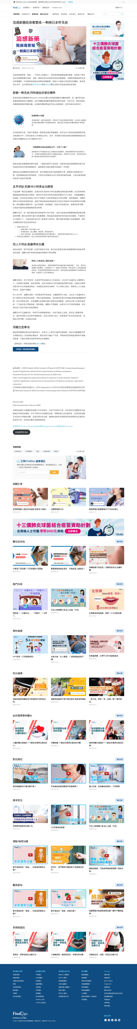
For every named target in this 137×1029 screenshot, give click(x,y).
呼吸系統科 (37, 84)
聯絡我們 (107, 978)
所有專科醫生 (17, 996)
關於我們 (107, 974)
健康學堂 (16, 14)
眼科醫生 (15, 990)
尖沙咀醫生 (39, 978)
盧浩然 (48, 84)
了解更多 (70, 2)
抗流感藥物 (29, 451)
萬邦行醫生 (62, 990)
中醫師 (15, 993)
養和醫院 (84, 978)
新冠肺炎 (64, 14)
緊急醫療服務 (108, 996)
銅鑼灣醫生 (39, 984)
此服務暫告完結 (21, 432)
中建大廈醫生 (63, 984)
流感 (37, 451)
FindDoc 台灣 (40, 999)
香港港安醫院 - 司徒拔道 (89, 996)
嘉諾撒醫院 (84, 974)
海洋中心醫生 (63, 993)
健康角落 (55, 14)
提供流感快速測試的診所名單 (113, 993)
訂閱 (54, 472)
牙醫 (14, 984)
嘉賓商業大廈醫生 (64, 987)
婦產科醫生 (16, 978)
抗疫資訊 (72, 14)
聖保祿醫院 (84, 987)
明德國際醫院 (85, 984)
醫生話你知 (44, 14)
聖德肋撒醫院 (85, 990)
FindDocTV (26, 14)
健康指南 (35, 14)
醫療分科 (91, 14)
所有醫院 (84, 999)
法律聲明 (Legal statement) (46, 426)
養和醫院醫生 (63, 981)
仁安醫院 (84, 993)
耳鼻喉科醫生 (17, 987)
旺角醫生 (38, 981)
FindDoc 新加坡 (41, 1002)
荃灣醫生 (38, 993)
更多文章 (119, 541)
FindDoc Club (57, 7)
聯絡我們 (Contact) (65, 426)
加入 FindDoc (108, 981)
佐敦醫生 (38, 987)
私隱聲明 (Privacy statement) (24, 426)
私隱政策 (107, 999)
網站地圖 (107, 1006)
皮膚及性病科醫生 (18, 981)
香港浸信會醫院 (86, 981)
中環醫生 (38, 974)
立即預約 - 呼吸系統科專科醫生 (25, 349)
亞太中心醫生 (63, 978)
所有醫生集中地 (63, 996)
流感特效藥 (47, 451)
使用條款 (107, 1002)
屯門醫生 (38, 990)
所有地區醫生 (40, 996)
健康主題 (81, 14)
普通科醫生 (16, 974)
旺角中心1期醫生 (64, 974)
